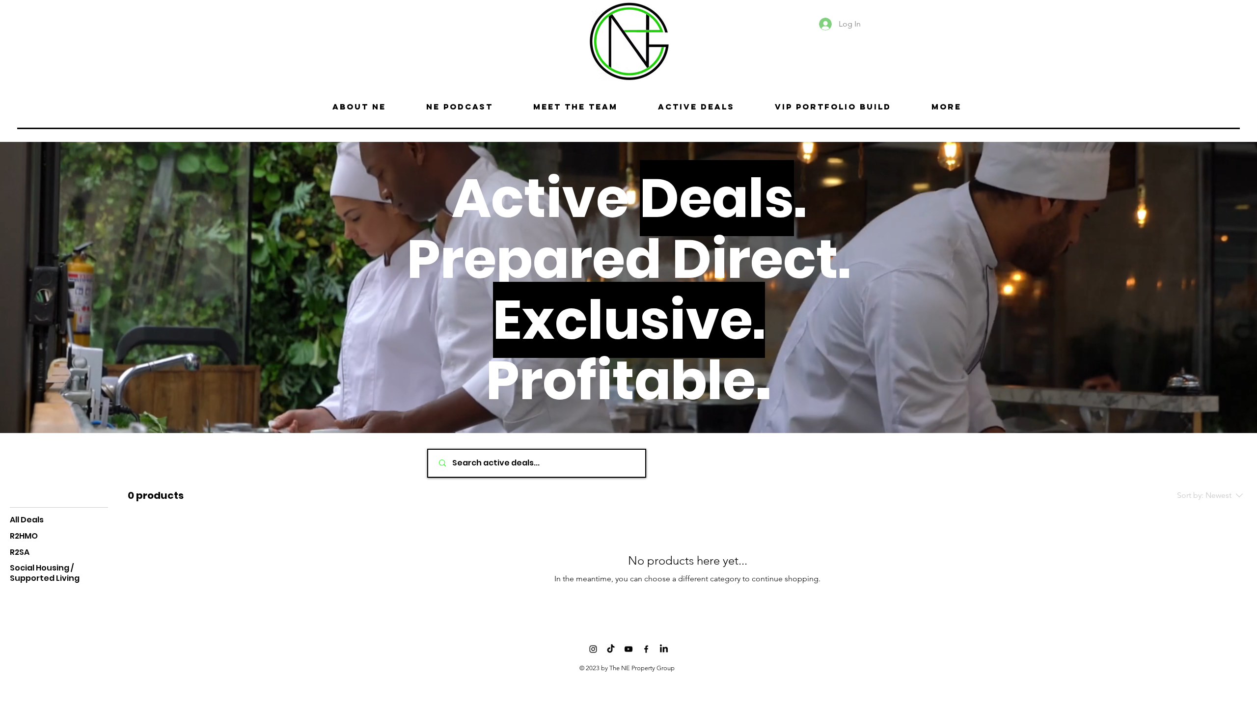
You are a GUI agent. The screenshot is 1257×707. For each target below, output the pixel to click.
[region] (370, 40)
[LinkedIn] (664, 649)
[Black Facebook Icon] (646, 649)
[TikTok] (611, 649)
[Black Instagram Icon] (593, 649)
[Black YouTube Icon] (628, 649)
